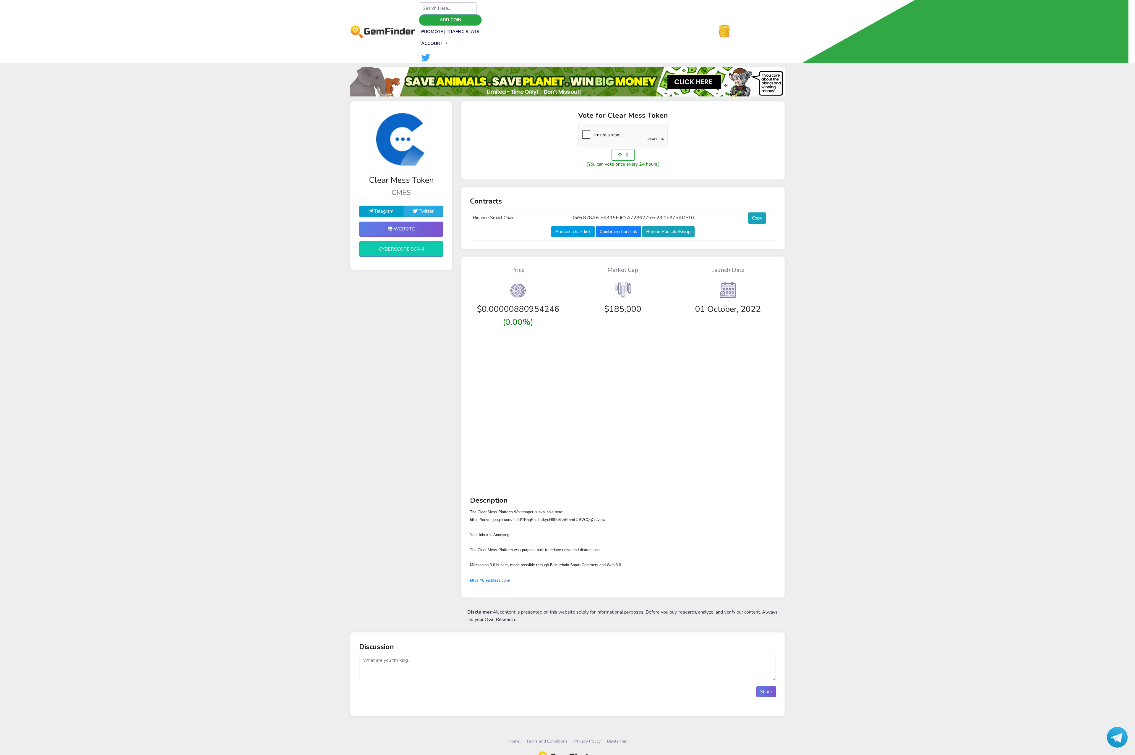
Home (514, 741)
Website (404, 229)
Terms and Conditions (547, 741)
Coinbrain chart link (618, 231)
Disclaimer (617, 741)
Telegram (383, 211)
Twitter (426, 211)
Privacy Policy (587, 741)
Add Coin (450, 20)
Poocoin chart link (573, 231)
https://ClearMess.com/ (490, 580)
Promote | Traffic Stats (450, 32)
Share (766, 691)
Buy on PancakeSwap (668, 231)
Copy (757, 218)
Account (432, 43)
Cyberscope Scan (401, 249)
